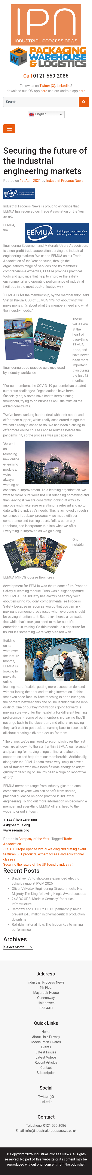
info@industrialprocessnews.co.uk (51, 1131)
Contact (46, 1068)
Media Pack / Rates (46, 1042)
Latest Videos (46, 1057)
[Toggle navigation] (9, 128)
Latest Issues (46, 1052)
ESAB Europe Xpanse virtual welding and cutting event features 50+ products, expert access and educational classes (44, 854)
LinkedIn (63, 86)
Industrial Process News (64, 181)
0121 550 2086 (54, 1126)
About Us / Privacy (46, 1037)
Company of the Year (34, 839)
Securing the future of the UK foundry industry (37, 864)
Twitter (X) (47, 86)
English (40, 114)
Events (46, 1047)
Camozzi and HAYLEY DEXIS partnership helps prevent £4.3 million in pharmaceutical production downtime (48, 914)
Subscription (46, 1073)
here (44, 91)
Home (46, 1032)
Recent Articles (46, 1062)
